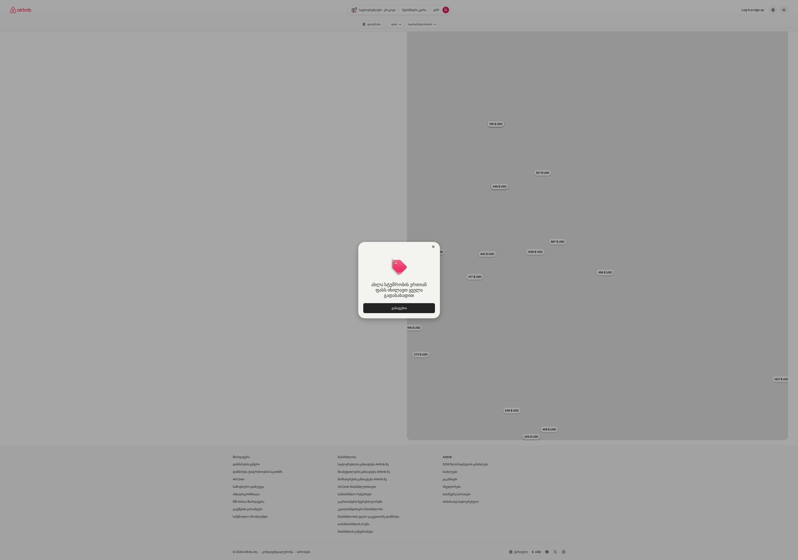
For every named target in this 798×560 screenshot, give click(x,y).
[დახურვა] (433, 246)
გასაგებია (399, 308)
